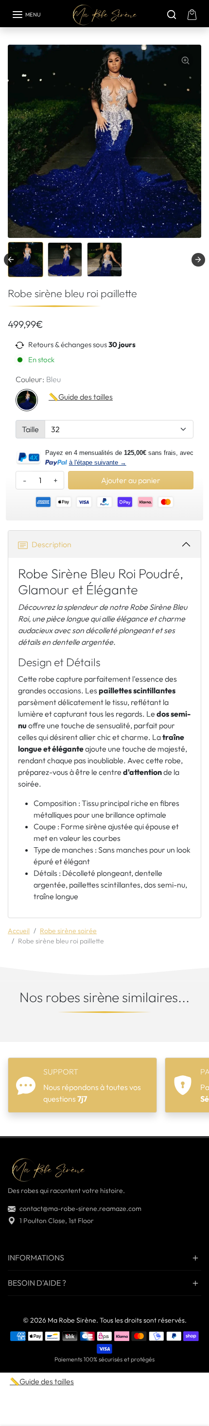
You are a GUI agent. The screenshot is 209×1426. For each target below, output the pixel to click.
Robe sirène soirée (68, 930)
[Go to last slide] (10, 260)
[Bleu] (27, 400)
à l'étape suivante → (97, 462)
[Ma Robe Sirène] (104, 14)
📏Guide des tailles (81, 397)
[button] (26, 14)
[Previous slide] (11, 1030)
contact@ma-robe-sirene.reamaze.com (80, 1208)
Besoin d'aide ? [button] (37, 1283)
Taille (30, 429)
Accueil (19, 930)
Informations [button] (36, 1257)
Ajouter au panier (130, 480)
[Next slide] (198, 260)
